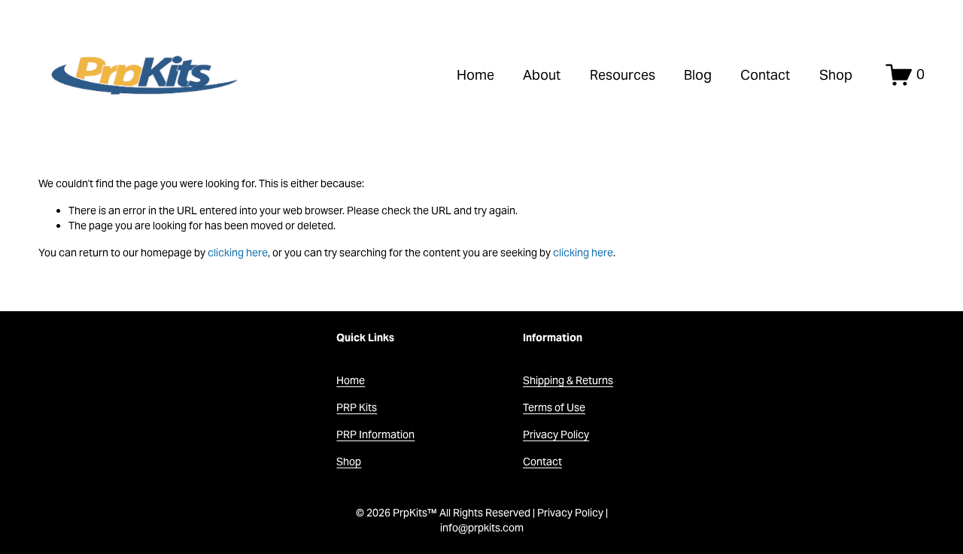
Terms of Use (554, 407)
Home (475, 75)
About (541, 75)
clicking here (238, 252)
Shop (835, 75)
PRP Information (375, 434)
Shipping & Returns (568, 380)
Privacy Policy (556, 434)
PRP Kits (356, 407)
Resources (622, 75)
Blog (698, 75)
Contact (765, 75)
